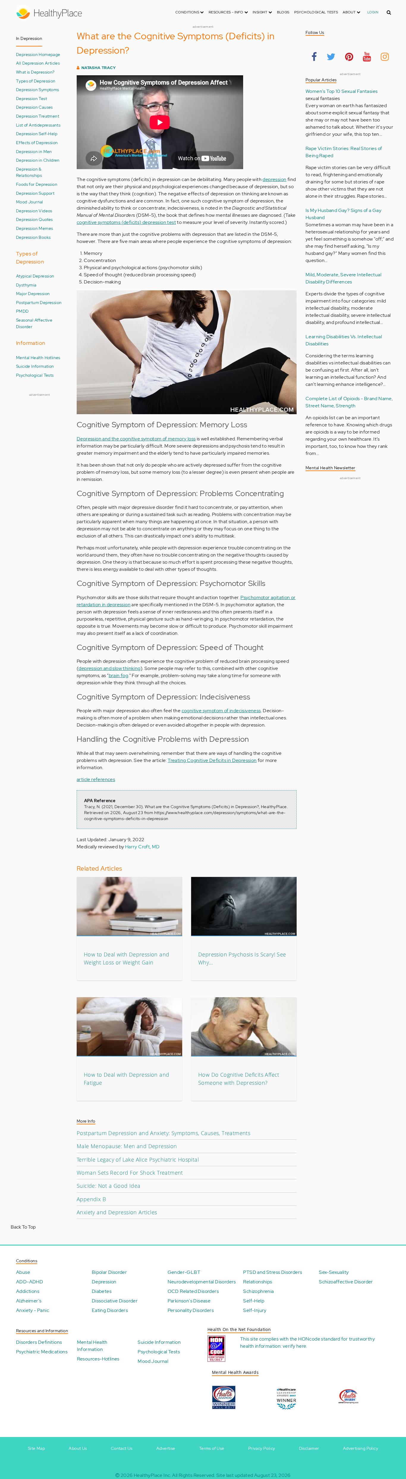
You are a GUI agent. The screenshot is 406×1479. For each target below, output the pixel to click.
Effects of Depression (37, 142)
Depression (104, 1282)
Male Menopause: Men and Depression (127, 1146)
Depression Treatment (37, 116)
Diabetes (101, 1291)
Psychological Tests (316, 12)
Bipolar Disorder (109, 1272)
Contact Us (122, 1448)
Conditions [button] (187, 12)
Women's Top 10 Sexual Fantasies (341, 91)
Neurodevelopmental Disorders (202, 1282)
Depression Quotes (34, 219)
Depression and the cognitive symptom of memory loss (136, 439)
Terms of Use (211, 1448)
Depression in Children (38, 160)
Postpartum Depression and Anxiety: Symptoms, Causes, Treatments (163, 1133)
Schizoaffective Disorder (346, 1282)
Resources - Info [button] (226, 12)
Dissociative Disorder (115, 1301)
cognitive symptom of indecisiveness (221, 710)
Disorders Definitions (39, 1342)
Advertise (165, 1448)
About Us (78, 1448)
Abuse (23, 1272)
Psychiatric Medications (41, 1352)
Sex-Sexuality (334, 1272)
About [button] (349, 12)
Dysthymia (26, 285)
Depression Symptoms (37, 89)
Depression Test (31, 98)
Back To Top (23, 1227)
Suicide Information (35, 366)
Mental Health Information (92, 1345)
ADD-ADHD (29, 1282)
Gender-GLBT (184, 1272)
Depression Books (33, 237)
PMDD (22, 311)
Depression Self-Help (36, 133)
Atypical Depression (35, 276)
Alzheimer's (28, 1301)
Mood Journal (29, 202)
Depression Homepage (38, 54)
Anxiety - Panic (32, 1310)
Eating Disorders (110, 1310)
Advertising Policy (360, 1448)
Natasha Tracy (98, 67)
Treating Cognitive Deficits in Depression (212, 760)
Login (372, 12)
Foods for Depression (36, 184)
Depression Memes (34, 228)
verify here (294, 1346)
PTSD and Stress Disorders (272, 1272)
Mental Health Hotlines (38, 357)
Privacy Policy (261, 1448)
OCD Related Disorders (193, 1291)
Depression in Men (34, 151)
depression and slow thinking (109, 668)
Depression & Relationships (29, 172)
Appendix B (91, 1199)
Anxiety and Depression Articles (117, 1212)
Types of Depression (36, 81)
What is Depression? (35, 72)
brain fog (118, 675)
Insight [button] (260, 12)
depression (274, 179)
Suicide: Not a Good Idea (109, 1185)
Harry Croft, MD (142, 847)
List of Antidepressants (38, 125)
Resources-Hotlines (98, 1359)
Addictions (27, 1291)
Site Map (36, 1448)
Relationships (257, 1282)
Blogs (283, 12)
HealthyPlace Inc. (152, 1475)
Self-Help (253, 1301)
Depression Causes (34, 107)
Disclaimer (309, 1448)
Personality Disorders (191, 1310)
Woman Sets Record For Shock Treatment (130, 1172)
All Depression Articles (38, 63)
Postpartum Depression (39, 302)
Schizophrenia (258, 1291)
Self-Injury (254, 1310)
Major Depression (33, 293)
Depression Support (35, 193)
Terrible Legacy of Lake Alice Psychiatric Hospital (138, 1159)
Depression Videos (34, 210)
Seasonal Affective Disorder (34, 323)
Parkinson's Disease (189, 1301)
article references (96, 779)
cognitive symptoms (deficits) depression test (126, 222)
